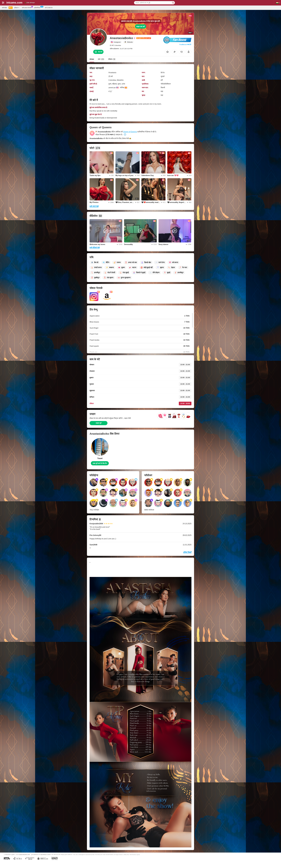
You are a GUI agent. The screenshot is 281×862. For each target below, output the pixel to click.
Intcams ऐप (48, 7)
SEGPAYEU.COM (45, 854)
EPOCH (36, 854)
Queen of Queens (130, 132)
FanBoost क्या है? (185, 44)
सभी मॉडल (4, 7)
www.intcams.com (24, 854)
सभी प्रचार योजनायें (26, 7)
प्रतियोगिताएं (37, 7)
